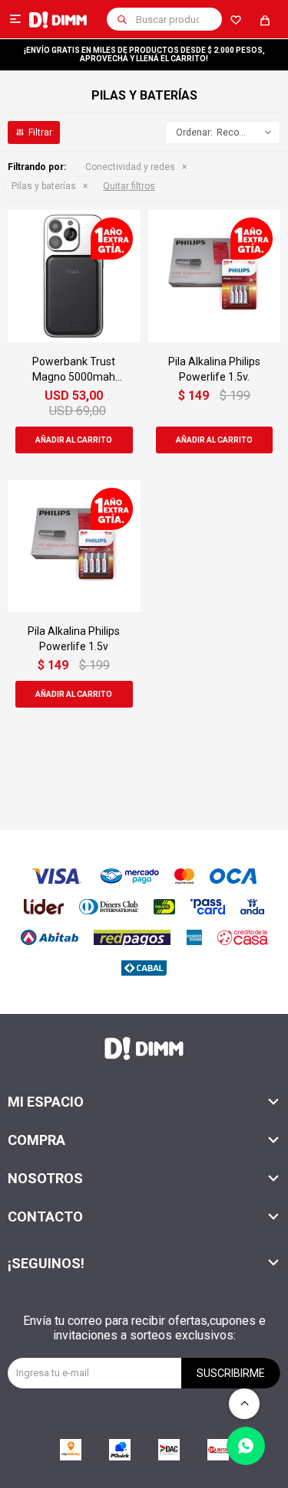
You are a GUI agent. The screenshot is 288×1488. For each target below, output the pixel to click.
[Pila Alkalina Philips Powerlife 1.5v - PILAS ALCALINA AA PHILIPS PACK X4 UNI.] (74, 546)
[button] (122, 19)
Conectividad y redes (130, 167)
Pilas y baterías (44, 186)
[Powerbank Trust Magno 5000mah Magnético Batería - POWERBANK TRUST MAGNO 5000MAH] (74, 276)
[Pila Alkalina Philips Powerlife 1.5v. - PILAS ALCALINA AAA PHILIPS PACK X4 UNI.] (214, 276)
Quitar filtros (129, 186)
